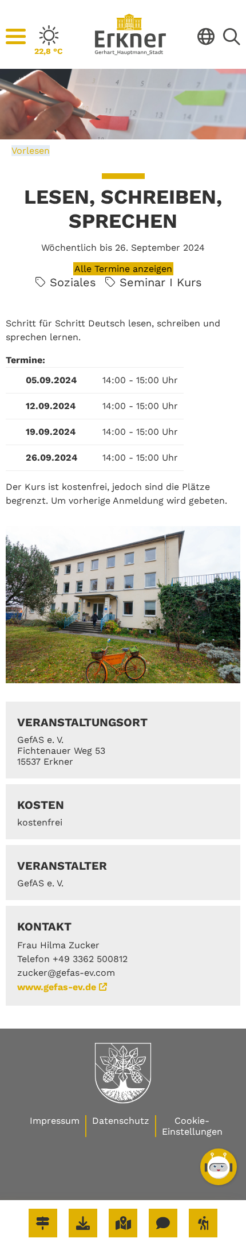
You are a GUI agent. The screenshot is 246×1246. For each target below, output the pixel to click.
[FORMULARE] (83, 1223)
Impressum (55, 1120)
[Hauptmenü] (16, 36)
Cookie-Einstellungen (192, 1126)
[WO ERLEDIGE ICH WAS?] (43, 1223)
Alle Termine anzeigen (123, 268)
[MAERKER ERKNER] (163, 1223)
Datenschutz (120, 1120)
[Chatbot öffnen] (218, 1166)
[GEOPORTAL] (123, 1223)
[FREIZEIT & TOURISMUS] (203, 1223)
